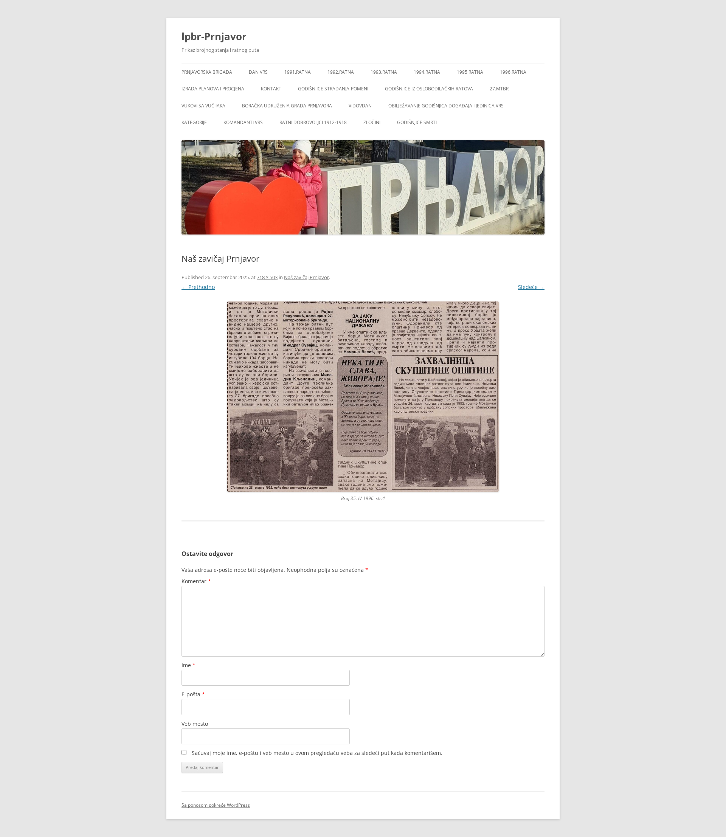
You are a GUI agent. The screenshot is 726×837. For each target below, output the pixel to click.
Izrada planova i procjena (213, 88)
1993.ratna (384, 72)
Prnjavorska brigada (207, 72)
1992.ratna (340, 72)
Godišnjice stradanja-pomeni (333, 88)
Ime (188, 665)
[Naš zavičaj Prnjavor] (363, 396)
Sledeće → (531, 286)
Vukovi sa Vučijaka (203, 105)
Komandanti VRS (243, 122)
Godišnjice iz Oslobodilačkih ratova (429, 88)
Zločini (371, 122)
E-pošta (193, 694)
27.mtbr (499, 88)
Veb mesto (195, 723)
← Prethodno (198, 286)
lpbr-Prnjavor (214, 36)
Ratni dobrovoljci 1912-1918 (313, 122)
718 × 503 (267, 277)
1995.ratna (470, 72)
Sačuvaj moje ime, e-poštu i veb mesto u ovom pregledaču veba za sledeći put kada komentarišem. (317, 752)
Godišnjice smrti (417, 122)
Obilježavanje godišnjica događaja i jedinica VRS (446, 105)
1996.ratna (513, 72)
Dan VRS (258, 72)
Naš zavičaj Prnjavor (306, 277)
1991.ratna (297, 72)
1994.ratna (427, 72)
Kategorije (194, 122)
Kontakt (271, 88)
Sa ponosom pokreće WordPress (216, 805)
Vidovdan (360, 105)
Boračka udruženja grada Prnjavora (287, 105)
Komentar (196, 581)
